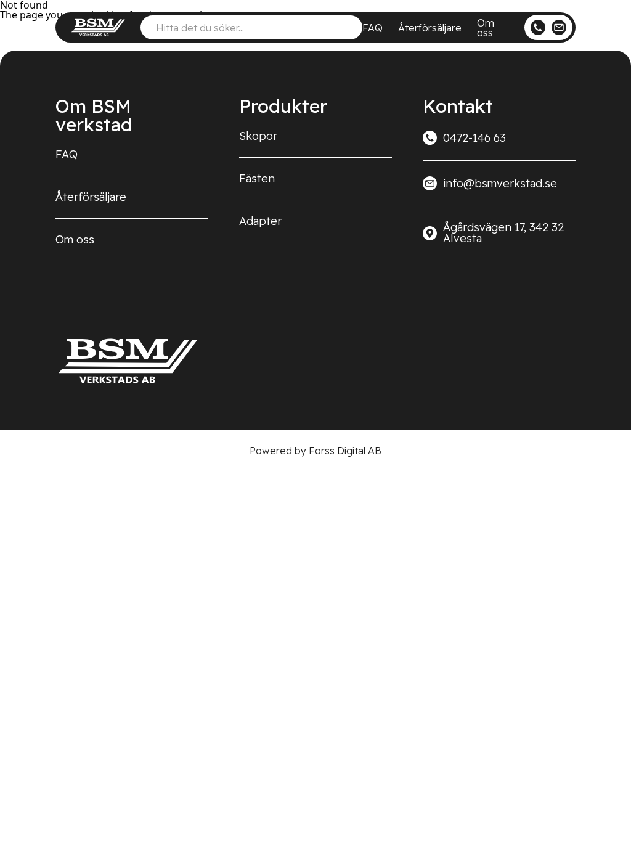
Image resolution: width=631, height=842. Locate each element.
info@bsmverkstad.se (500, 183)
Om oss (485, 28)
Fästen (257, 178)
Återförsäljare (430, 28)
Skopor (258, 136)
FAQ (372, 28)
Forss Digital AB (345, 451)
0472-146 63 (474, 138)
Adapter (260, 221)
